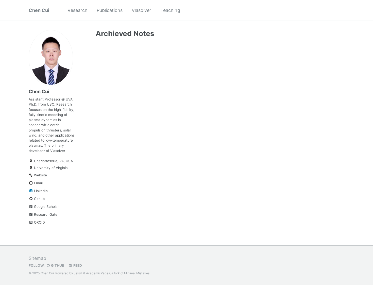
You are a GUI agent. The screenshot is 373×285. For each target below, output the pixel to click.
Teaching (170, 10)
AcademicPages (98, 273)
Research (77, 10)
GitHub (57, 265)
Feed (77, 265)
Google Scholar (46, 207)
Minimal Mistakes (136, 273)
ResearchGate (45, 214)
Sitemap (37, 258)
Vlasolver (141, 10)
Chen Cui (39, 10)
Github (39, 199)
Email (38, 183)
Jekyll (78, 273)
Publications (110, 10)
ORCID (39, 222)
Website (40, 175)
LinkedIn (40, 191)
